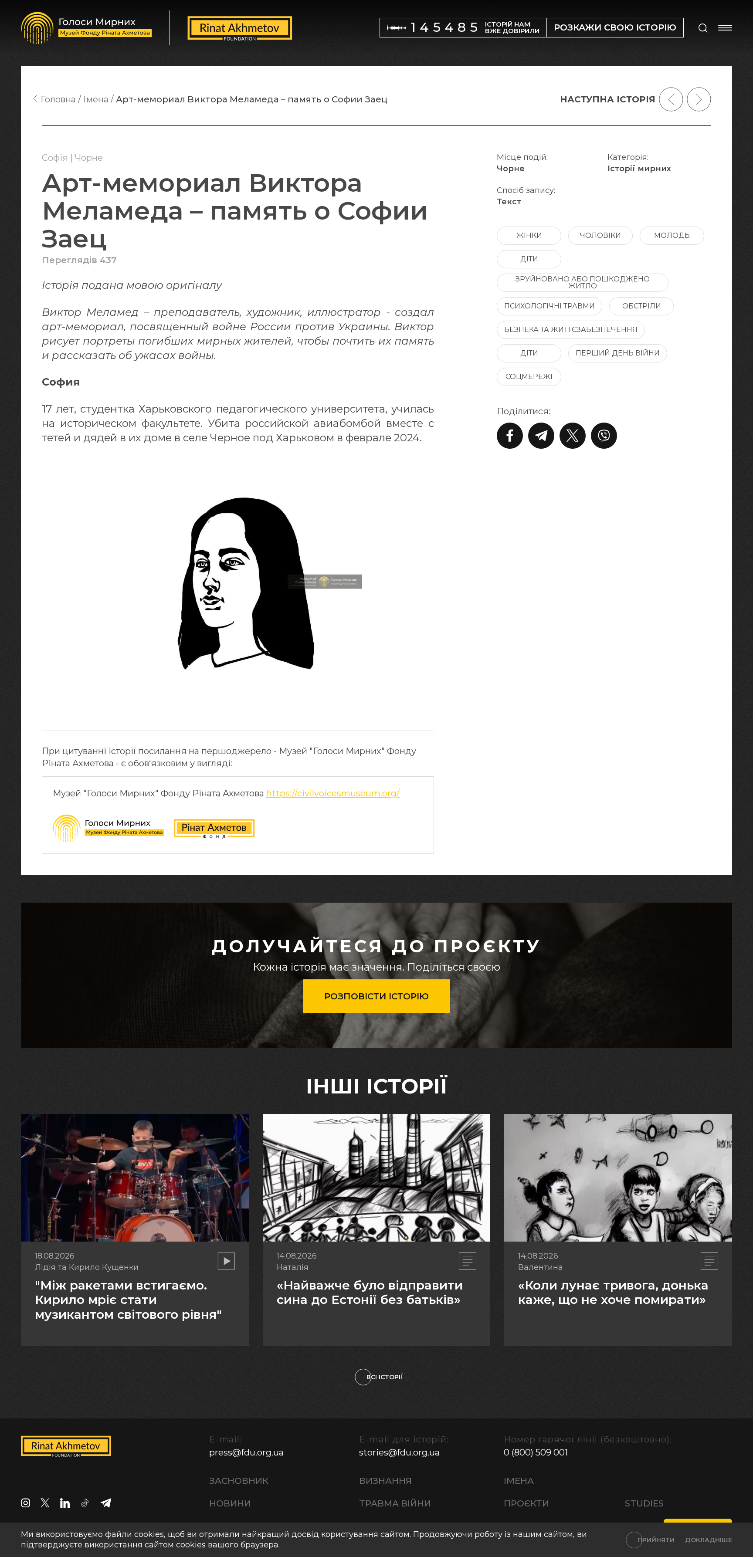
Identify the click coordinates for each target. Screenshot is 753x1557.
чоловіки (600, 235)
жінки (529, 235)
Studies (644, 1503)
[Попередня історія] (671, 99)
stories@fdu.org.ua (399, 1452)
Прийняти (656, 1540)
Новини (230, 1503)
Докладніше (708, 1540)
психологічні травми (549, 306)
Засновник (238, 1481)
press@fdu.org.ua (246, 1452)
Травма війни (395, 1503)
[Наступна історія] (699, 99)
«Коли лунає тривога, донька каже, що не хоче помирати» (613, 1292)
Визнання (385, 1481)
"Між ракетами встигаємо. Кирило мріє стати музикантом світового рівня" (128, 1300)
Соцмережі (529, 376)
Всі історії (384, 1377)
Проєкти (526, 1503)
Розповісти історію (376, 996)
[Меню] (725, 27)
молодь (672, 235)
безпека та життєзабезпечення (571, 329)
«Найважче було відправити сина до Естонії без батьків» (370, 1292)
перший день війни (618, 353)
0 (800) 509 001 (536, 1452)
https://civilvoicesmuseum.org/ (333, 793)
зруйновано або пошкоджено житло (583, 282)
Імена (519, 1481)
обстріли (641, 306)
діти (529, 259)
